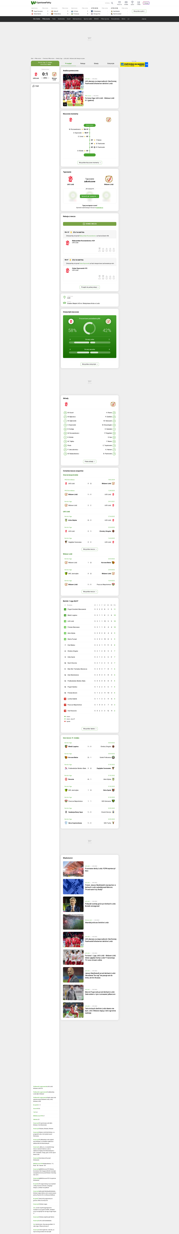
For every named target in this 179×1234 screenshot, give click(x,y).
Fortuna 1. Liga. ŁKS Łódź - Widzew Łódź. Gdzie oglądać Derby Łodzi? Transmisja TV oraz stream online (100, 958)
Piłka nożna (46, 19)
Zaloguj (146, 3)
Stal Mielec (71, 645)
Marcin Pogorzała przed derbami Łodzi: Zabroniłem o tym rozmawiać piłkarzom (100, 993)
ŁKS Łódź (87, 79)
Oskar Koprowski (84, 263)
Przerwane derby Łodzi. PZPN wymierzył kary (100, 870)
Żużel (68, 19)
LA (128, 19)
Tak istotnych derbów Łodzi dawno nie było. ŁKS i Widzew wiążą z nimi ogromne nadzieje (100, 1011)
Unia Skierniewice (73, 675)
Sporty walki (88, 19)
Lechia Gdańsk (72, 699)
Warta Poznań (72, 639)
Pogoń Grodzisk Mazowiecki (77, 609)
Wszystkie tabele (89, 729)
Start (32, 58)
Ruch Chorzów (72, 663)
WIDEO (96, 19)
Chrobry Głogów (73, 651)
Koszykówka (115, 19)
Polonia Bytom (72, 693)
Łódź (68, 298)
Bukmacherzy (77, 19)
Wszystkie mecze (89, 549)
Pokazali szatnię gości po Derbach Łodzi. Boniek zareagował (100, 905)
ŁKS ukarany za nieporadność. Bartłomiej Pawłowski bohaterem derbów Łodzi (100, 82)
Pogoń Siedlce (72, 687)
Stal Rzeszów (72, 711)
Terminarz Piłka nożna (49, 58)
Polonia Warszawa (73, 627)
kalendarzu (99, 207)
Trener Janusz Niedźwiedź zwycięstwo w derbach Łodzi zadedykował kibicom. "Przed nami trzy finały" (100, 887)
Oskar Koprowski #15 (79, 268)
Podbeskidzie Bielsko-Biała (76, 681)
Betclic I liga (59, 58)
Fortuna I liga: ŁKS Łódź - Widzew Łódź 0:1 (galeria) (99, 99)
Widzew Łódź (88, 920)
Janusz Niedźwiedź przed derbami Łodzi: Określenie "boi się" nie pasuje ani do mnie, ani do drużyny (100, 975)
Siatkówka (61, 19)
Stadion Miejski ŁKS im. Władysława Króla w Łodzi (83, 303)
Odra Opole (71, 657)
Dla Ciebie (36, 19)
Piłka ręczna (105, 19)
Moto (123, 19)
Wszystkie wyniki (139, 11)
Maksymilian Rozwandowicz (87, 236)
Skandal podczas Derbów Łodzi (97, 923)
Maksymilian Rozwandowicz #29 (83, 241)
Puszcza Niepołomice (75, 705)
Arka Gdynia (71, 633)
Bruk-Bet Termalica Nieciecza (77, 669)
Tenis (54, 19)
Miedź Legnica (72, 615)
